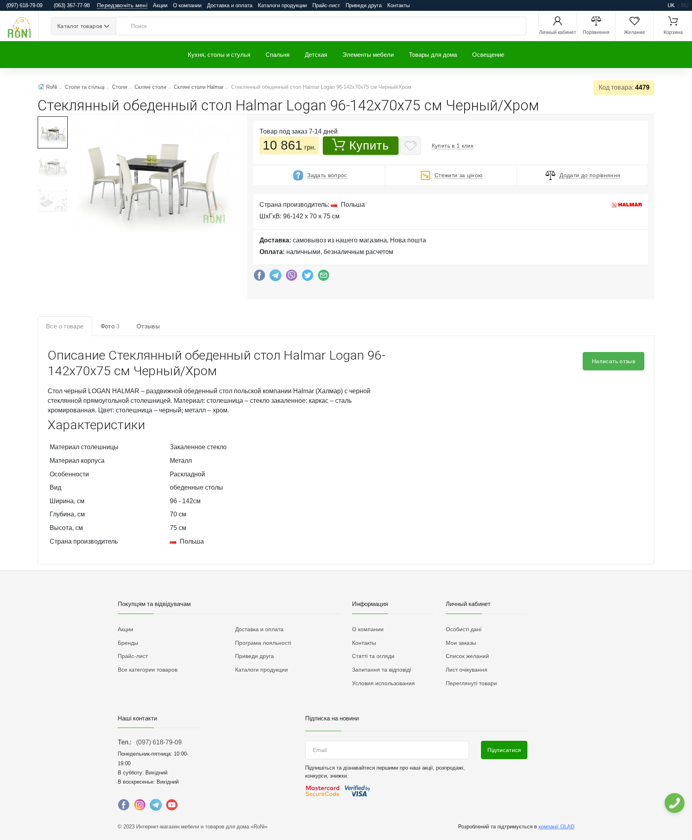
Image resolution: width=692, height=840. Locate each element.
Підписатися (504, 750)
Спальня (278, 54)
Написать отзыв (613, 361)
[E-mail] (324, 277)
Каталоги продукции (282, 5)
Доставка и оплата (229, 5)
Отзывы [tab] (148, 326)
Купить (369, 145)
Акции (160, 5)
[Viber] (292, 277)
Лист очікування (466, 669)
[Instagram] (140, 807)
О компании (187, 5)
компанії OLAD (556, 827)
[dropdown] (674, 803)
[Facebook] (259, 277)
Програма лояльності (263, 643)
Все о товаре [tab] (65, 326)
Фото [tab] (110, 326)
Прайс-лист (326, 5)
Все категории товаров (147, 669)
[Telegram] (276, 277)
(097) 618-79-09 (159, 742)
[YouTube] (172, 807)
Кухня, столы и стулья (219, 54)
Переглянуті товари (471, 683)
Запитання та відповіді (381, 669)
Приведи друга (364, 5)
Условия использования (383, 683)
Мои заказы (461, 643)
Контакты (398, 5)
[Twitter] (308, 277)
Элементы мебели (368, 54)
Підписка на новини (332, 718)
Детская (316, 54)
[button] (152, 175)
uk (671, 5)
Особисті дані (463, 629)
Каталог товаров (79, 26)
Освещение (488, 54)
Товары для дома (433, 54)
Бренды (128, 643)
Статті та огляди (373, 656)
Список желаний (467, 656)
